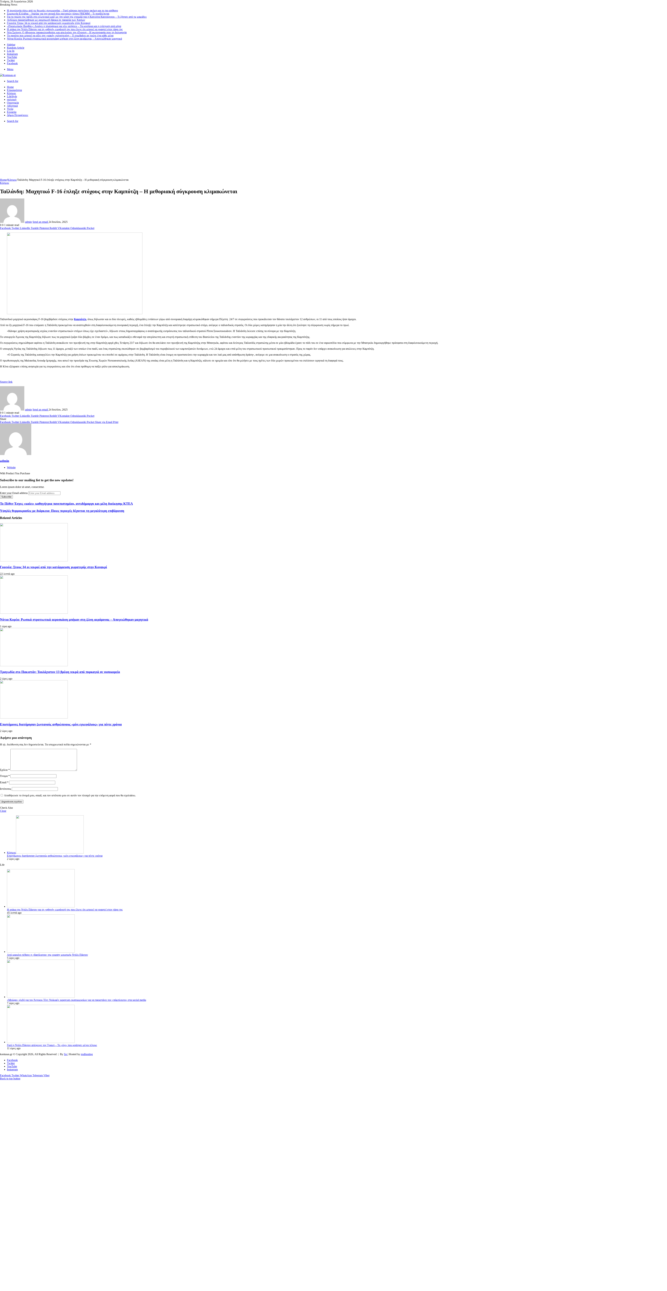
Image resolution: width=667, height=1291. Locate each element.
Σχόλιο (5, 769)
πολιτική (11, 99)
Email (4, 782)
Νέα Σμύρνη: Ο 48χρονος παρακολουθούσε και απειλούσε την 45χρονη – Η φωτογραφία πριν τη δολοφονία (67, 32)
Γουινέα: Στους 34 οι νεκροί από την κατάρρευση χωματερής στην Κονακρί (48, 23)
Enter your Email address (14, 493)
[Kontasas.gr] (8, 75)
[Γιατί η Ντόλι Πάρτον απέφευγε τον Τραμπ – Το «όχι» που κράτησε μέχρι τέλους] (41, 1042)
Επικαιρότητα (14, 90)
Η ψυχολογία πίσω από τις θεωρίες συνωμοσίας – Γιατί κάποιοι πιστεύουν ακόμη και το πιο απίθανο (62, 10)
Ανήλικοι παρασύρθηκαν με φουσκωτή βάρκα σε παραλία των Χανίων (46, 19)
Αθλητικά (12, 105)
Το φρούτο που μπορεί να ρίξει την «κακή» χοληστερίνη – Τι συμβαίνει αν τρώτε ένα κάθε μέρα (60, 35)
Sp (66, 1054)
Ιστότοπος (5, 788)
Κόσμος (11, 93)
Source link (6, 381)
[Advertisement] (333, 152)
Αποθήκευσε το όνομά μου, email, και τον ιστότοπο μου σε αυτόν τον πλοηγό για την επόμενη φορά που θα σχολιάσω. (70, 795)
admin (28, 221)
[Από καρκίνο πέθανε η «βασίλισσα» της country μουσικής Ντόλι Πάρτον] (41, 951)
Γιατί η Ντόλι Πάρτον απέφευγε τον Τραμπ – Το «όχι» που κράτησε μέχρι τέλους (52, 1045)
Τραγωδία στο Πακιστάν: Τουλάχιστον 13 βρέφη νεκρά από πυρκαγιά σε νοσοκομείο (60, 672)
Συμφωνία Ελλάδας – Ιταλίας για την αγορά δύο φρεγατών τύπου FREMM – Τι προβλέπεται (58, 13)
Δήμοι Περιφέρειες (17, 115)
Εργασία (11, 112)
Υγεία (10, 108)
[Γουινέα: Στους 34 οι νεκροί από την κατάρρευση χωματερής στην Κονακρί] (34, 560)
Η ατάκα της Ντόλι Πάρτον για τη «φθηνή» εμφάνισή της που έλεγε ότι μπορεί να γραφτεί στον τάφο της (65, 29)
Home (10, 87)
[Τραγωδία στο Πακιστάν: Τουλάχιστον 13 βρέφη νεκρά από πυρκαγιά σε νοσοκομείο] (34, 665)
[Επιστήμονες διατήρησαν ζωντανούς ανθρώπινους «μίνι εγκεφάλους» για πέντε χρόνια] (34, 717)
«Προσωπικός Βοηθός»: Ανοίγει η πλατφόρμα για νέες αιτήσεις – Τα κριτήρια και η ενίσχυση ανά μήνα (64, 26)
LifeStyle (12, 96)
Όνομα (5, 775)
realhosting (87, 1054)
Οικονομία (13, 102)
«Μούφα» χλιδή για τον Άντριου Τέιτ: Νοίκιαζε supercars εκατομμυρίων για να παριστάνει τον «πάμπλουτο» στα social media (76, 999)
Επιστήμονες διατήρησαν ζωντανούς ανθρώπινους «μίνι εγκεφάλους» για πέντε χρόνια (61, 724)
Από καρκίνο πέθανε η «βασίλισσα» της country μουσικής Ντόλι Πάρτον (47, 954)
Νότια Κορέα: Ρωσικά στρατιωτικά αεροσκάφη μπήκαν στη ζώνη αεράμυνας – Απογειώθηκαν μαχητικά (64, 38)
